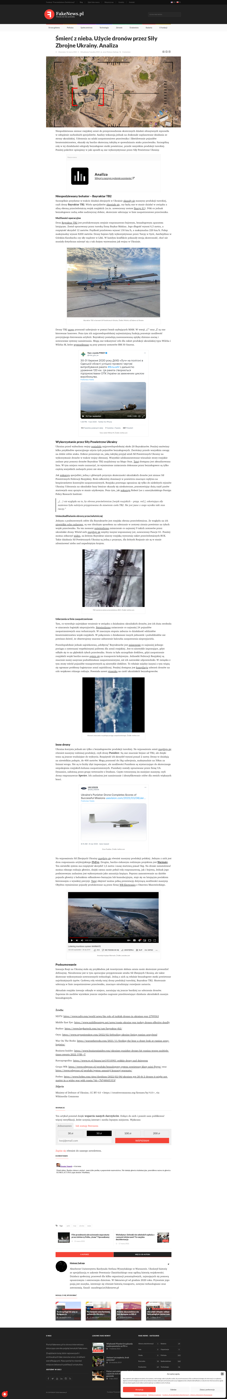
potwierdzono (101, 528)
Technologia (104, 28)
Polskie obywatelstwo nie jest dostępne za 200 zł (128, 1313)
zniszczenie (135, 645)
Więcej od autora (142, 1254)
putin (68, 1226)
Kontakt (132, 2)
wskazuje (125, 490)
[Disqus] (113, 1191)
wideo (77, 536)
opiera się (94, 656)
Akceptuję (139, 1390)
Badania (149, 28)
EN (174, 2)
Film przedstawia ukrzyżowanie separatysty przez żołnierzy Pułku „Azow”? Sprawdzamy (90, 1236)
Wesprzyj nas (109, 2)
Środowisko (134, 28)
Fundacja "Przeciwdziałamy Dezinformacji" (120, 1392)
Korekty (121, 2)
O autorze (84, 1254)
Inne (148, 1349)
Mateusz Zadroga (113, 52)
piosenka (113, 671)
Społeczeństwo (86, 28)
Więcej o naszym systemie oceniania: (113, 178)
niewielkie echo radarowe (69, 524)
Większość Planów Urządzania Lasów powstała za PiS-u (119, 1345)
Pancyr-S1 (139, 208)
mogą (71, 329)
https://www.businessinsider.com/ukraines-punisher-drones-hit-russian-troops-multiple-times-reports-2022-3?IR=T (112, 1053)
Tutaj (136, 461)
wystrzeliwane (81, 345)
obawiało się (113, 204)
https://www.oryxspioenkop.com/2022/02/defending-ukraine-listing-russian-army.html (109, 1035)
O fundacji (163, 28)
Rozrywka (148, 1361)
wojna (89, 1226)
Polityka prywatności (140, 1395)
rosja (74, 1226)
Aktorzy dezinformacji (148, 1344)
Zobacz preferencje (207, 1390)
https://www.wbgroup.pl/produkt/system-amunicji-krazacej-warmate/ (94, 1070)
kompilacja (142, 667)
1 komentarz (126, 52)
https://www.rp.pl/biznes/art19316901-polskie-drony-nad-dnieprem (110, 1060)
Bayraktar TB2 (69, 223)
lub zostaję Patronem (87, 1126)
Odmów (173, 1390)
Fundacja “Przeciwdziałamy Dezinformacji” (60, 2)
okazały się (129, 201)
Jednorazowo (64, 1126)
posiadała (96, 446)
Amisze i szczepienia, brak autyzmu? (117, 1358)
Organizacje (170, 1349)
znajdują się (164, 749)
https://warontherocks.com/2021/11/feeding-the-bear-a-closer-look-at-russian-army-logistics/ (112, 1043)
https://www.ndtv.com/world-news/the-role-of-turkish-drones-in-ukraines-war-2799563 (111, 1016)
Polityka (70, 28)
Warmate (162, 862)
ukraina (81, 1226)
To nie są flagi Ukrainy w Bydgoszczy (67, 1313)
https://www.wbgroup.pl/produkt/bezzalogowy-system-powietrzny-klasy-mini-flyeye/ (114, 1067)
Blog (81, 2)
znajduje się (94, 532)
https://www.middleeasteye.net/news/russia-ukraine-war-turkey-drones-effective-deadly (122, 1022)
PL (180, 2)
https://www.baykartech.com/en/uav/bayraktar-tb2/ (93, 1028)
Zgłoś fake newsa (94, 2)
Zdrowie (119, 28)
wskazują (65, 475)
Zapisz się (61, 1151)
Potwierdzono (103, 627)
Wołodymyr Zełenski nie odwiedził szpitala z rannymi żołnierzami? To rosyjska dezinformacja (135, 1237)
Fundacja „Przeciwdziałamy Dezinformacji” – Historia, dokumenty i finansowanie (187, 1395)
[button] (222, 1374)
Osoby (148, 1355)
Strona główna (54, 28)
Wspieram (142, 1140)
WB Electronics (128, 885)
